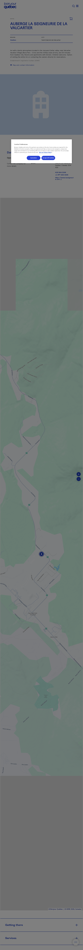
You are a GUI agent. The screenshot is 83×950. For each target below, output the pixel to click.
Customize (33, 158)
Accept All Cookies (48, 158)
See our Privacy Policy (46, 152)
